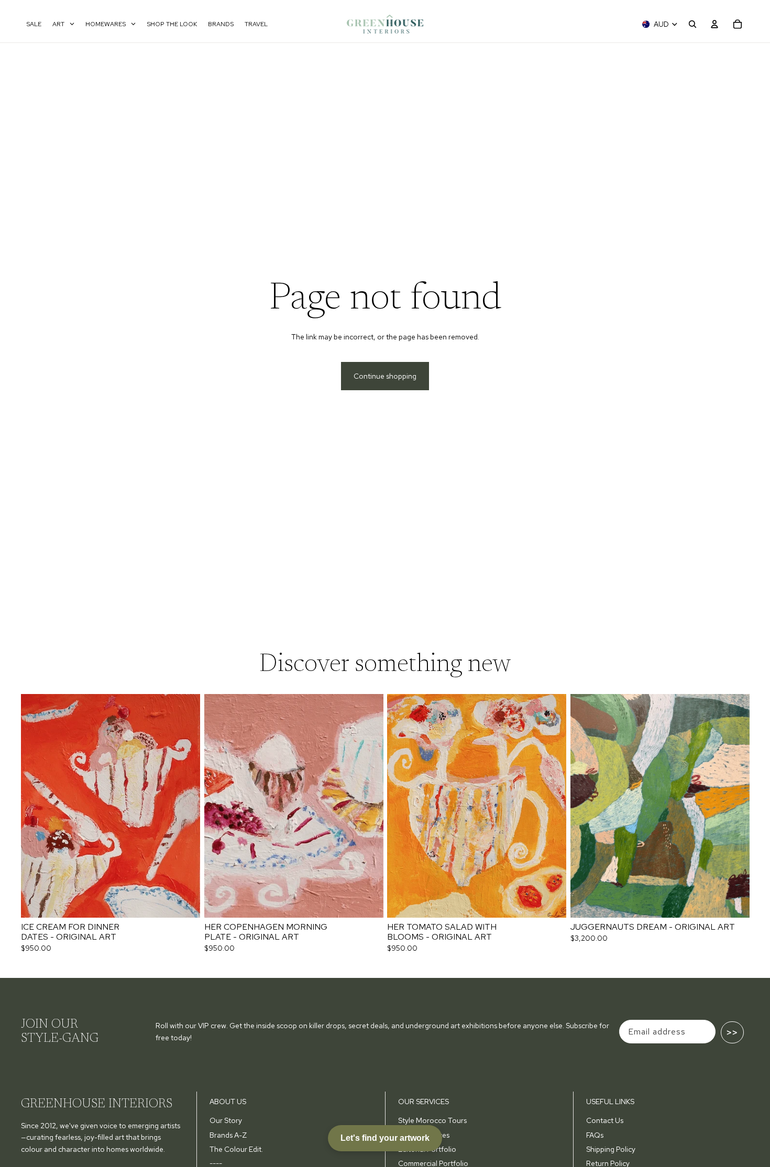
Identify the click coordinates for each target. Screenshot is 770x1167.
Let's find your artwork (385, 1137)
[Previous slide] (36, 805)
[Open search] (692, 24)
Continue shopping (385, 376)
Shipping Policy (610, 1149)
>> (732, 1032)
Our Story (226, 1120)
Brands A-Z (228, 1135)
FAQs (594, 1135)
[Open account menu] (714, 24)
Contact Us (604, 1120)
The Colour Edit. (236, 1149)
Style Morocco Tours (432, 1120)
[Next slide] (184, 805)
